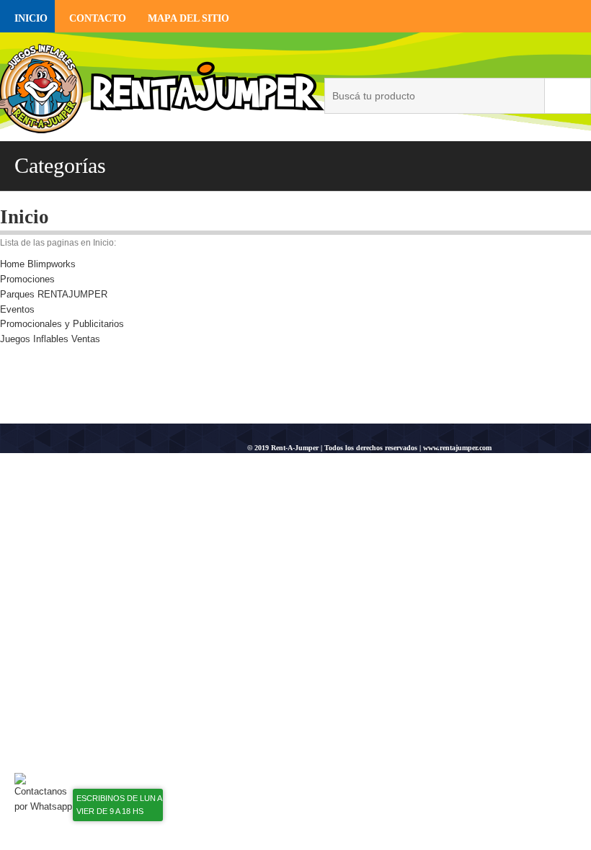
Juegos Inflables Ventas (50, 339)
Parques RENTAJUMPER (53, 294)
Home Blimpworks (38, 264)
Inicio (31, 18)
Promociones (27, 279)
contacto (97, 18)
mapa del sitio (188, 18)
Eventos (17, 309)
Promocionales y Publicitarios (62, 323)
